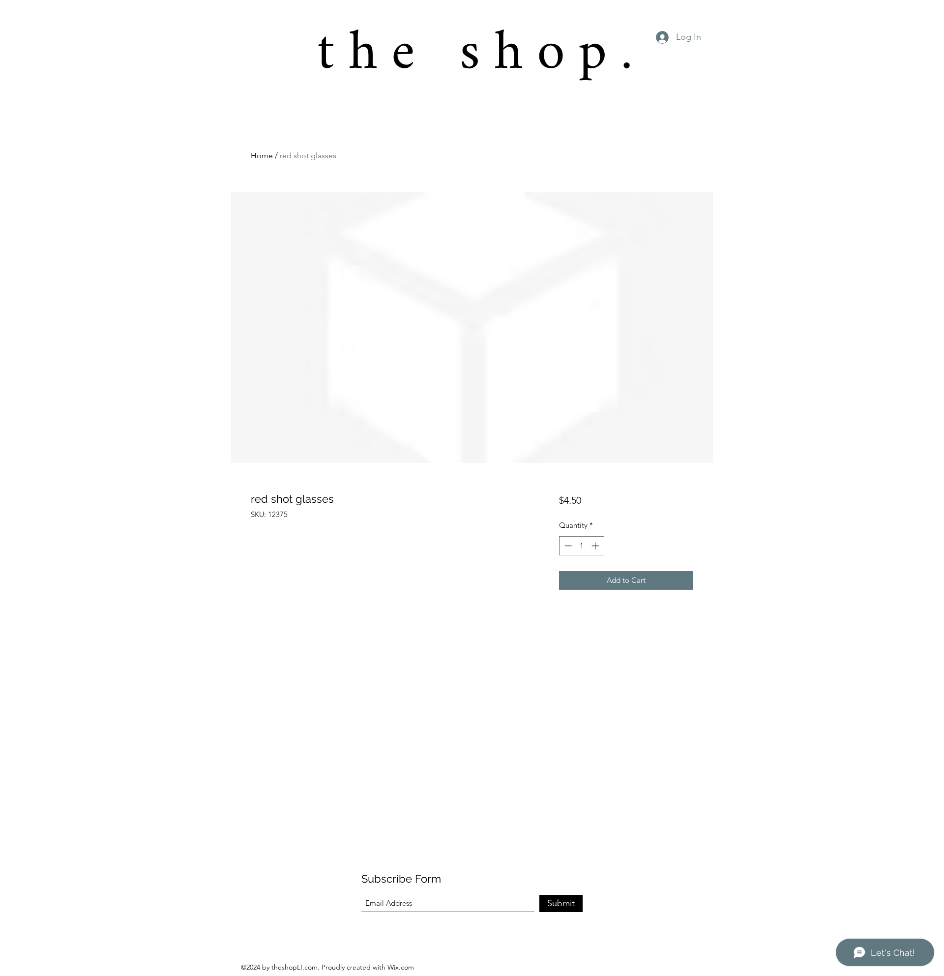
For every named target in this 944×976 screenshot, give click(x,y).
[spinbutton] (581, 546)
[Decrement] (567, 546)
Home (262, 155)
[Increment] (596, 546)
